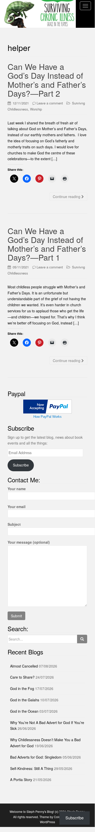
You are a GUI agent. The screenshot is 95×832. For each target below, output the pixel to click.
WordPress (47, 822)
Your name (17, 488)
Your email (17, 506)
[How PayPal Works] (47, 405)
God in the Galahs (24, 699)
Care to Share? (22, 677)
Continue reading (67, 196)
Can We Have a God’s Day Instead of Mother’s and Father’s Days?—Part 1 (47, 244)
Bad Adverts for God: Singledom (36, 757)
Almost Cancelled (24, 666)
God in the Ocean (24, 711)
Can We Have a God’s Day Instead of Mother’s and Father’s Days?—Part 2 (47, 80)
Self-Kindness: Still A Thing (31, 768)
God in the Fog (22, 688)
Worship (36, 109)
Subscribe (21, 464)
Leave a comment (50, 103)
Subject (14, 524)
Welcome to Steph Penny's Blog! (32, 811)
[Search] (82, 639)
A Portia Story (21, 779)
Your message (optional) (29, 542)
